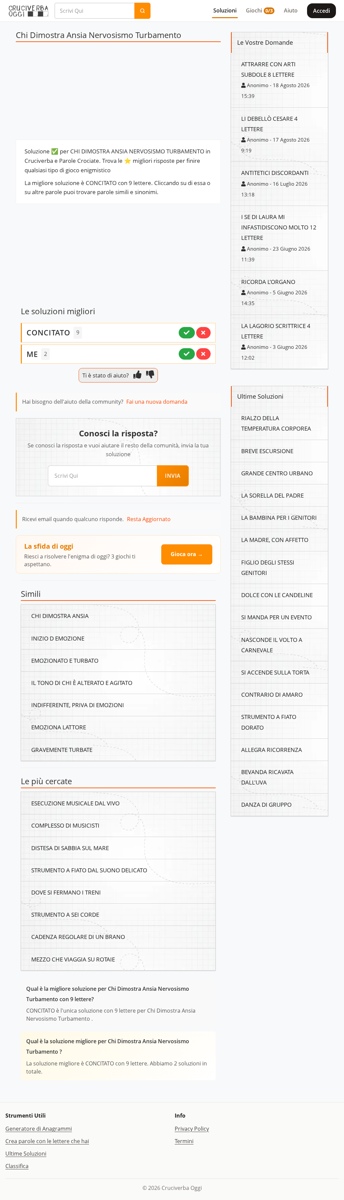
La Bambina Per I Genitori (279, 517)
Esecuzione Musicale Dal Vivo (75, 803)
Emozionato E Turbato (64, 660)
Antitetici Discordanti (275, 173)
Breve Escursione (267, 451)
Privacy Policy (192, 1128)
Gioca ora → (187, 554)
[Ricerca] (142, 11)
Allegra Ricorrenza (271, 750)
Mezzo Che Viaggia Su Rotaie (73, 959)
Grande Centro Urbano (277, 473)
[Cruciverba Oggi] (28, 11)
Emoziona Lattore (58, 727)
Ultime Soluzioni (25, 1153)
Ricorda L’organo (268, 282)
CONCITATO (48, 332)
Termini (184, 1141)
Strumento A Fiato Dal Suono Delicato (89, 870)
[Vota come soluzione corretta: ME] (187, 354)
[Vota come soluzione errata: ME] (203, 354)
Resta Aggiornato (149, 519)
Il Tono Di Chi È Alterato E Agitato (81, 683)
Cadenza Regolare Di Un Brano (78, 937)
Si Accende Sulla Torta (275, 672)
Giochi (259, 10)
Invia (173, 475)
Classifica (17, 1166)
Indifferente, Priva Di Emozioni (77, 705)
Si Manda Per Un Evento (276, 617)
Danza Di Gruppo (266, 804)
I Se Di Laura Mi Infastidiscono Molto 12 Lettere (278, 227)
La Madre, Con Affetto (274, 540)
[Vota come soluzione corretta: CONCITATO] (187, 332)
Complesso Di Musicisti (65, 825)
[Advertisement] (118, 92)
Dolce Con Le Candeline (277, 595)
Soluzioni (224, 10)
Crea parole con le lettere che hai (47, 1141)
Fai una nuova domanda (156, 401)
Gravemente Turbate (61, 750)
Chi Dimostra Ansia (60, 616)
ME (32, 354)
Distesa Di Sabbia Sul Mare (70, 848)
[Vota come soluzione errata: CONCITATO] (203, 332)
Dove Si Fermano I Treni (66, 892)
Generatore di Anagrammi (38, 1128)
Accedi (321, 10)
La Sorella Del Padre (272, 495)
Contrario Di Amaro (272, 694)
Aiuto (291, 10)
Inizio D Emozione (57, 638)
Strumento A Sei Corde (65, 914)
